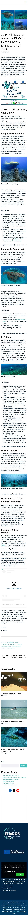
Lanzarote (19, 644)
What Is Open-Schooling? (8, 781)
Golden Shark (19, 239)
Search (3, 761)
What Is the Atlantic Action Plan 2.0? (11, 775)
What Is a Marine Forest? (8, 783)
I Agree (20, 874)
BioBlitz (17, 642)
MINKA (3, 545)
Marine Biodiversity (6, 646)
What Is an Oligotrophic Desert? (10, 785)
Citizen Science (5, 644)
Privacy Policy (16, 911)
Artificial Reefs (10, 642)
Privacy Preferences (9, 871)
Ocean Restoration (16, 646)
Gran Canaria (13, 644)
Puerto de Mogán (17, 241)
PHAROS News (11, 648)
